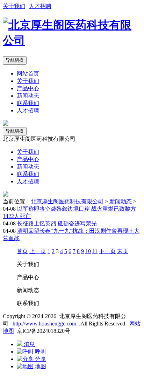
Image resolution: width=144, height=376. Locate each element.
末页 (122, 251)
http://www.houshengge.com (44, 323)
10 (88, 251)
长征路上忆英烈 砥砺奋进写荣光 (57, 223)
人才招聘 (40, 6)
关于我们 (14, 6)
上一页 (37, 251)
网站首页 (28, 74)
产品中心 (28, 88)
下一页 (107, 251)
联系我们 (28, 103)
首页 (22, 251)
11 (95, 251)
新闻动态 (28, 96)
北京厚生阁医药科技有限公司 (67, 201)
